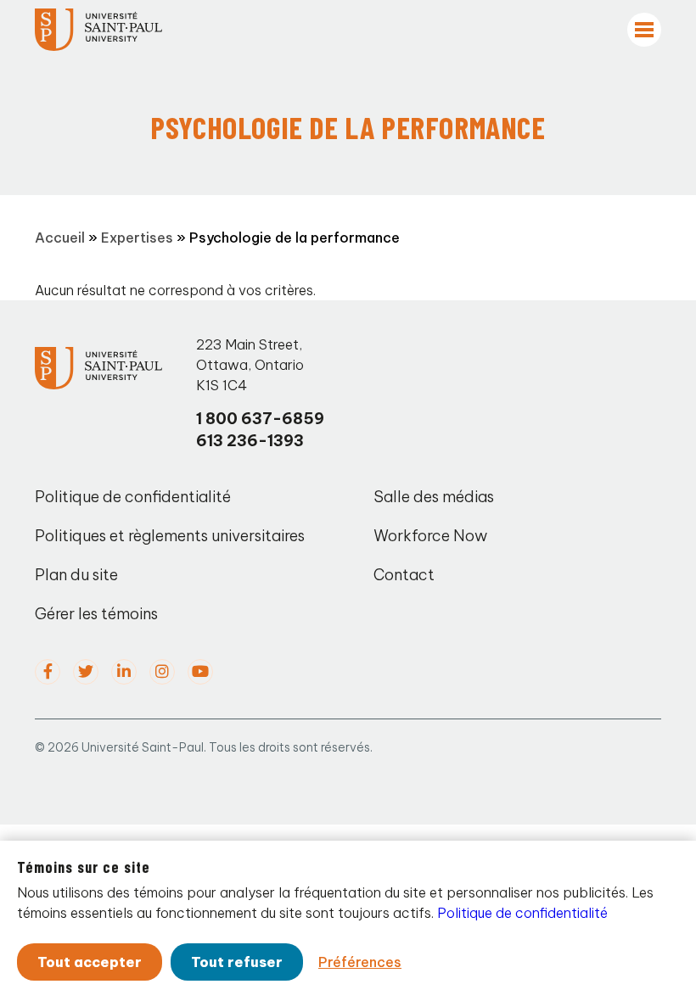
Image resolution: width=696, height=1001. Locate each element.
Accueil (60, 237)
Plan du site (76, 574)
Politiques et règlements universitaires (170, 535)
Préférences (359, 961)
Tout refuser (237, 961)
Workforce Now (430, 535)
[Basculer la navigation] (644, 30)
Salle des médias (433, 496)
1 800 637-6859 (260, 418)
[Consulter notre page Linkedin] (124, 672)
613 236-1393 (250, 440)
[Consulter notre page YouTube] (200, 672)
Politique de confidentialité (133, 496)
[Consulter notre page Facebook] (47, 672)
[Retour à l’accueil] (98, 29)
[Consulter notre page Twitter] (85, 672)
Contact (404, 574)
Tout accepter (89, 961)
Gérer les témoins (96, 614)
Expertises (137, 237)
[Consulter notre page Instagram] (162, 672)
